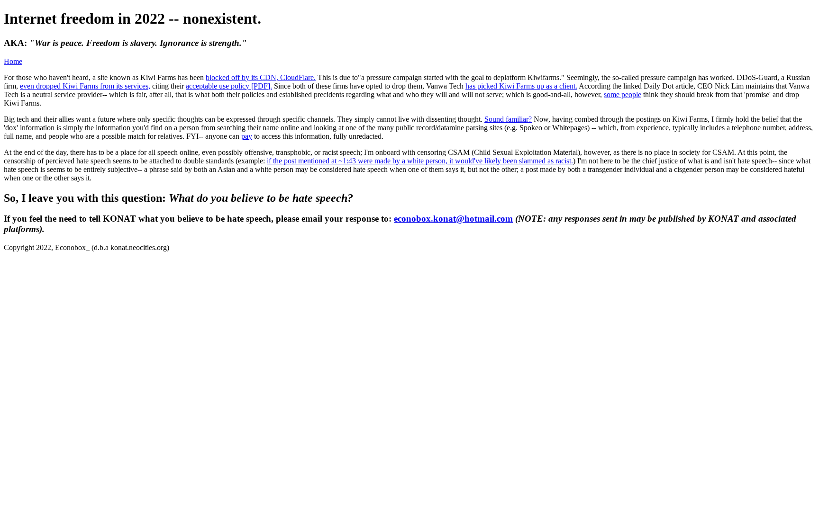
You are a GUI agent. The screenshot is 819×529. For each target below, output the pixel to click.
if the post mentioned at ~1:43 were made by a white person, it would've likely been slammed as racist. (420, 161)
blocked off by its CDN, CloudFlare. (261, 77)
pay (246, 136)
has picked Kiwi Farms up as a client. (521, 86)
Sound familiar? (508, 119)
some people (622, 94)
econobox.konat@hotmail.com (453, 219)
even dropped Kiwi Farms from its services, (85, 86)
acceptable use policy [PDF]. (229, 86)
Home (13, 61)
